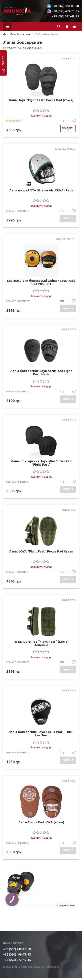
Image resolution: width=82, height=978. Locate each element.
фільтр (3, 62)
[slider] (41, 110)
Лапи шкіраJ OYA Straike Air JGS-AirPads (41, 190)
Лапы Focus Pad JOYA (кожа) (41, 822)
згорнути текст (66, 905)
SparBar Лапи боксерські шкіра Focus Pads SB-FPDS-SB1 (41, 282)
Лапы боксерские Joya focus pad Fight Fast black (41, 372)
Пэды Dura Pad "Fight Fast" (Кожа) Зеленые (41, 643)
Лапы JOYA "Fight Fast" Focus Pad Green (41, 551)
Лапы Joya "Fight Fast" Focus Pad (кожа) (41, 100)
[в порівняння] (64, 120)
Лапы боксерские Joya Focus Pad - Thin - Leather (41, 733)
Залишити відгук (41, 115)
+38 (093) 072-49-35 (65, 16)
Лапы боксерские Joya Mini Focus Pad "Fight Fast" (41, 463)
